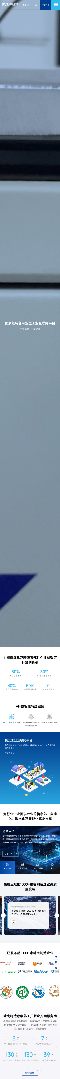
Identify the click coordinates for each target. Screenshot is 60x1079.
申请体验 (45, 4)
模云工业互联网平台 (18, 740)
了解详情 (8, 753)
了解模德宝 (29, 1072)
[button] (3, 915)
